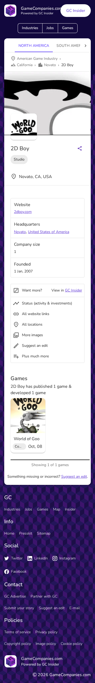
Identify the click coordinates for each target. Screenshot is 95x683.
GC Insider (75, 10)
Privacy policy (46, 632)
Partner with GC (44, 596)
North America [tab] (33, 45)
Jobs (50, 27)
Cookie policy (71, 643)
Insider (70, 509)
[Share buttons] (79, 148)
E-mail (74, 608)
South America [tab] (71, 45)
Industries (30, 27)
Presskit (25, 533)
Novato (20, 231)
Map (56, 509)
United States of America (48, 231)
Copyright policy (17, 643)
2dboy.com (23, 211)
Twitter (17, 558)
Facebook (19, 571)
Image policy (46, 643)
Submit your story (19, 608)
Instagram (67, 558)
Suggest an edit (74, 476)
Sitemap (43, 533)
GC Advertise (15, 596)
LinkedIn (41, 558)
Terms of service (17, 632)
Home (9, 533)
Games (67, 27)
